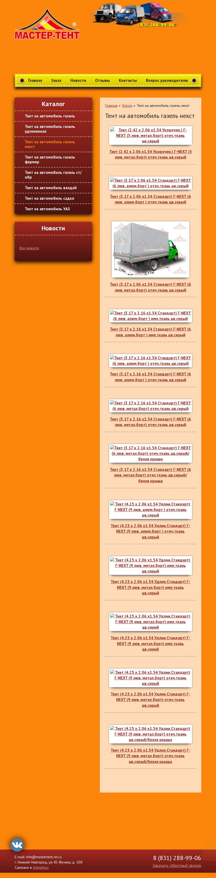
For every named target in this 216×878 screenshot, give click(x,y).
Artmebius (41, 867)
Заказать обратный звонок (177, 865)
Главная (111, 105)
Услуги (127, 105)
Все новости (29, 248)
